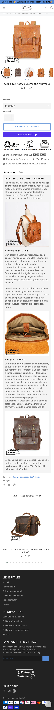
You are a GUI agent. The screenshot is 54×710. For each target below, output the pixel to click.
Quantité (7, 111)
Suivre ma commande (13, 591)
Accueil (6, 582)
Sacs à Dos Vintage (32, 477)
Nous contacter (10, 600)
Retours (6, 634)
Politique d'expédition (12, 621)
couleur (6, 100)
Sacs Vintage (18, 477)
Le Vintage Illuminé (17, 698)
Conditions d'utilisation (13, 616)
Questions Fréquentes (13, 595)
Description (9, 172)
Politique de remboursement (16, 630)
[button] (7, 562)
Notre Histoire (9, 586)
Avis (21, 172)
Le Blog (6, 604)
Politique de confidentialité (15, 625)
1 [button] (25, 79)
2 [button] (28, 79)
